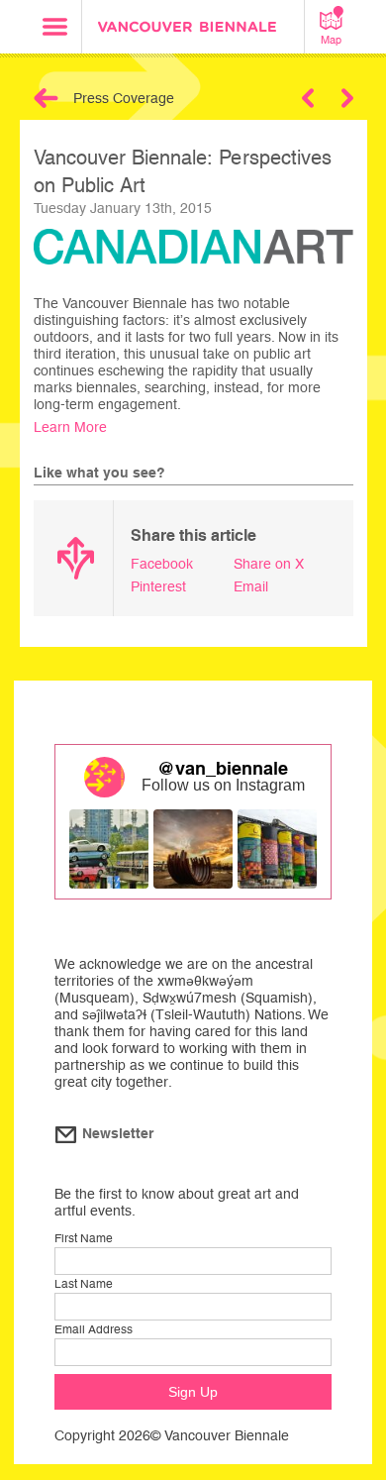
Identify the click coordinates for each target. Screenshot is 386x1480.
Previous (308, 98)
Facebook (162, 564)
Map (331, 40)
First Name (83, 1238)
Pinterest (158, 586)
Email (251, 586)
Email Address (93, 1329)
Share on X (269, 564)
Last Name (83, 1284)
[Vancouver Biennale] (193, 29)
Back (46, 98)
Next (347, 98)
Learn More (70, 427)
